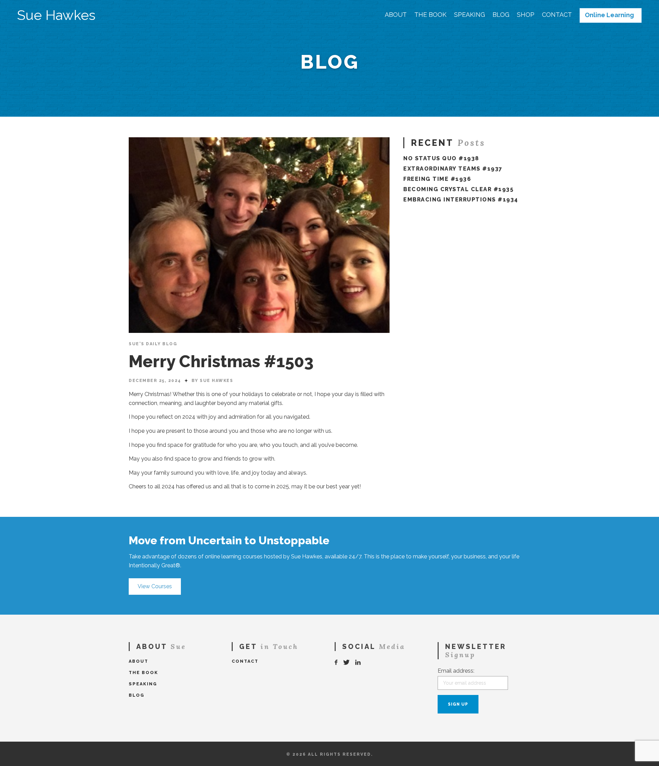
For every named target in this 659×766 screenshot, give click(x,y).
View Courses (155, 586)
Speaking (469, 14)
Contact (557, 14)
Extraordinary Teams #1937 (452, 168)
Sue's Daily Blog (153, 343)
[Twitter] (346, 662)
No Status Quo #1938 (441, 158)
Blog (501, 14)
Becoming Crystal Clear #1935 (458, 189)
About (396, 14)
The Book (430, 14)
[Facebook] (336, 662)
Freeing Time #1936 (437, 179)
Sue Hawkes (56, 15)
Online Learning (609, 15)
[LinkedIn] (358, 662)
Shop (525, 14)
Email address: (456, 671)
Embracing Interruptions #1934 (460, 199)
